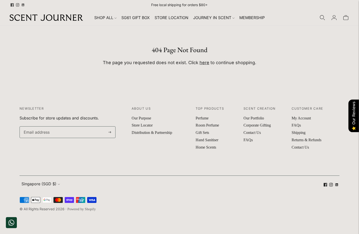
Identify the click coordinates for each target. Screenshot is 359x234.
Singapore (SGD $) (38, 183)
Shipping (299, 132)
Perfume (202, 118)
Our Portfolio (253, 118)
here (204, 62)
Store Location (171, 17)
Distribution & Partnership (152, 132)
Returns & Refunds (306, 140)
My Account (301, 118)
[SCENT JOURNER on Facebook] (12, 5)
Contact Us (252, 132)
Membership (252, 17)
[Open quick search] (322, 17)
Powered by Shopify (81, 209)
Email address (35, 127)
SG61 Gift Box (135, 17)
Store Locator (142, 125)
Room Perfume (207, 125)
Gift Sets (202, 132)
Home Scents (206, 147)
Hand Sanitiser (207, 140)
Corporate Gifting (257, 125)
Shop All (103, 17)
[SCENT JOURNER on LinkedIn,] (23, 5)
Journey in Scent (212, 17)
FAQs (248, 140)
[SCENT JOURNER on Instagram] (17, 5)
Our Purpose (141, 118)
